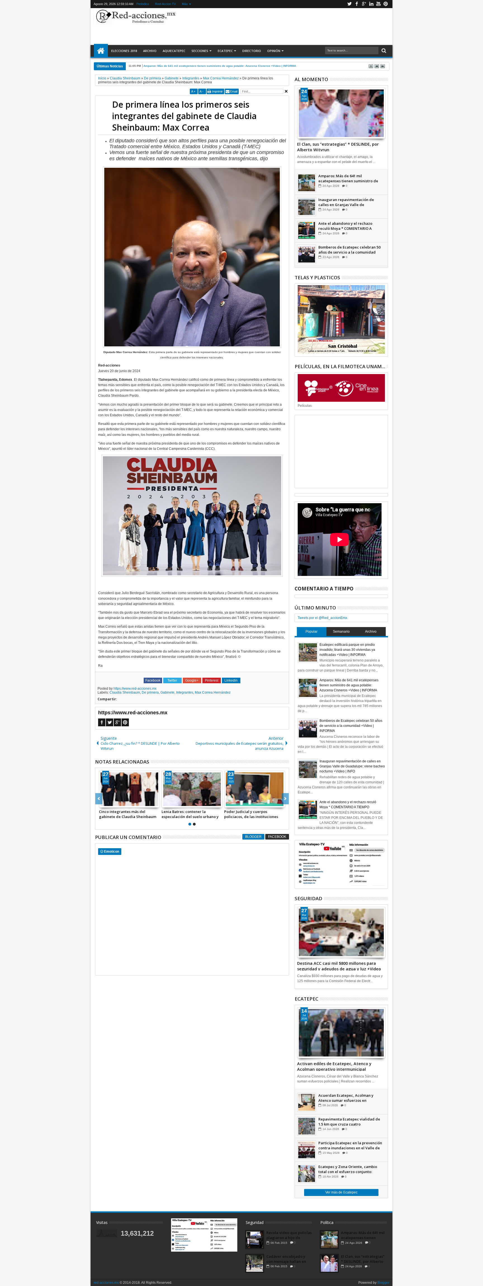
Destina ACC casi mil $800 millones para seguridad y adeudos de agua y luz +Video (339, 966)
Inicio (101, 51)
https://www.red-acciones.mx (135, 689)
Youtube (378, 4)
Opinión (273, 51)
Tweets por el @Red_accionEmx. (323, 618)
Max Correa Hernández (213, 692)
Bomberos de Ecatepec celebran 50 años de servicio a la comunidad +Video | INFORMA (349, 250)
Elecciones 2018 (124, 51)
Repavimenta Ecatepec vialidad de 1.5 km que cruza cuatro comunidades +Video (349, 1122)
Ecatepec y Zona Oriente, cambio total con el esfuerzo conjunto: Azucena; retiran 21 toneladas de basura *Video (347, 1169)
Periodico (142, 4)
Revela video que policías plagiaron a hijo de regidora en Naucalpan (289, 1235)
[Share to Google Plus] (116, 803)
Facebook (356, 4)
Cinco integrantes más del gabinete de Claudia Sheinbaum (127, 814)
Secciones (199, 51)
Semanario (341, 631)
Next (98, 798)
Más (185, 4)
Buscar (383, 51)
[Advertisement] (284, 26)
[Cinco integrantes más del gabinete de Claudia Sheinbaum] (129, 789)
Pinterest (385, 4)
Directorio (251, 51)
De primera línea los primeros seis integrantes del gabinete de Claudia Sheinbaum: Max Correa (184, 116)
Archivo (150, 51)
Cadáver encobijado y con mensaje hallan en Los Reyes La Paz (286, 1259)
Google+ (364, 4)
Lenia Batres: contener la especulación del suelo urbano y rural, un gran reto (190, 814)
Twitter (349, 4)
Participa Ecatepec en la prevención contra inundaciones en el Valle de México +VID (350, 1145)
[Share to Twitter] (109, 803)
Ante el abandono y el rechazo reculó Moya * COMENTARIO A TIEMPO (345, 226)
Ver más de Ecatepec (341, 1192)
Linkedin (371, 4)
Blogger (253, 837)
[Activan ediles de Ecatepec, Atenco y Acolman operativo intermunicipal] (341, 1032)
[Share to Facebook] (103, 803)
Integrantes (184, 692)
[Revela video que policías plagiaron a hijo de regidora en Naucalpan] (254, 1239)
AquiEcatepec (174, 51)
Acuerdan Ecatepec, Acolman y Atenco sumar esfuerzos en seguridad (345, 1098)
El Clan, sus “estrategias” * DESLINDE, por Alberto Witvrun (338, 146)
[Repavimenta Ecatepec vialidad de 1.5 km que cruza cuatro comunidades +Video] (306, 1126)
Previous (285, 798)
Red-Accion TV (165, 4)
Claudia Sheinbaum (125, 692)
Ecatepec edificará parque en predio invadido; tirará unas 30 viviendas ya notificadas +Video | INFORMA (347, 650)
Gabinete (167, 692)
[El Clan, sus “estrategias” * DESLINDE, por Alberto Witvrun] (341, 113)
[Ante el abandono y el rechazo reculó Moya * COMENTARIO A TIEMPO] (306, 230)
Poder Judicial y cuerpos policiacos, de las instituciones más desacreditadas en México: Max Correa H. (252, 814)
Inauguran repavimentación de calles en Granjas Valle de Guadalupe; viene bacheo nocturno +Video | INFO (349, 202)
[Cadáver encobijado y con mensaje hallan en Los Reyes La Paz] (254, 1263)
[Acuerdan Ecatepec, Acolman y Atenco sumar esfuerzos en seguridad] (306, 1102)
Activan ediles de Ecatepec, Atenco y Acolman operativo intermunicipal (334, 1066)
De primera (150, 692)
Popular (312, 631)
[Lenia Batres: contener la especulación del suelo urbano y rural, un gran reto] (192, 789)
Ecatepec (225, 51)
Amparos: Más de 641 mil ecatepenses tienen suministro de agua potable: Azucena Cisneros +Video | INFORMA (348, 178)
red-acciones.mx (106, 1283)
